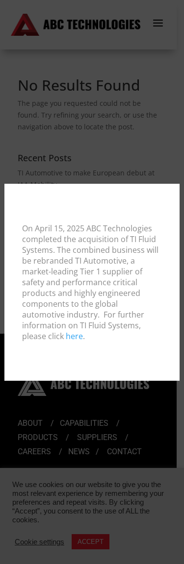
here (74, 336)
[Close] (171, 191)
